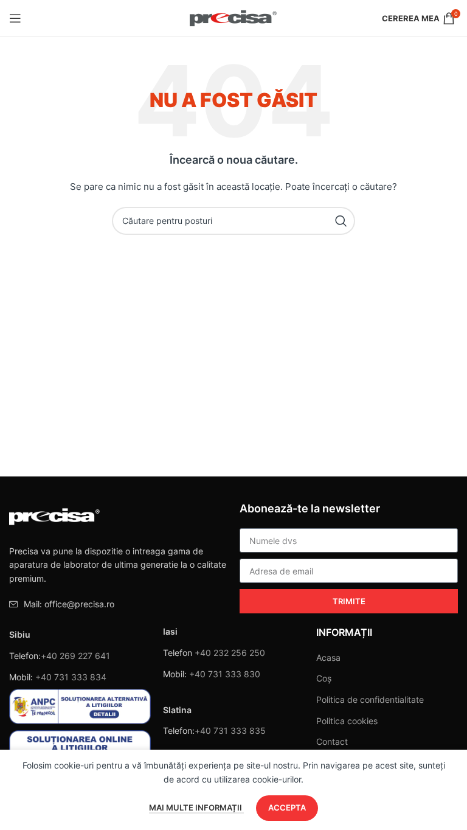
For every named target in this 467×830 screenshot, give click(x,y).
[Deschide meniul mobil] (15, 18)
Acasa (328, 657)
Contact (332, 741)
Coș (323, 678)
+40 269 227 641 (75, 655)
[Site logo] (234, 17)
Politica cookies (347, 721)
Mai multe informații (196, 807)
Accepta (287, 807)
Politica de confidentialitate (370, 699)
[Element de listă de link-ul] (118, 604)
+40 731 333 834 (70, 677)
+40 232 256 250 (230, 652)
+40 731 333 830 (224, 674)
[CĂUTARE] (341, 221)
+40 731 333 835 (230, 730)
